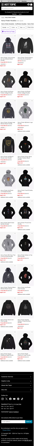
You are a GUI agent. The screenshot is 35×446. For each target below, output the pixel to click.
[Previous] (1, 1)
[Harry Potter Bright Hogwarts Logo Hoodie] (25, 341)
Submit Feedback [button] (14, 412)
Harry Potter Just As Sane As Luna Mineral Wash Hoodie (8, 59)
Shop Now (24, 1)
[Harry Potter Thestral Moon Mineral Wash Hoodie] (8, 275)
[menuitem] (31, 4)
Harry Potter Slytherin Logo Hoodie (25, 123)
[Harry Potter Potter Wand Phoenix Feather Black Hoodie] (25, 144)
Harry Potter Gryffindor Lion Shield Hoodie (7, 191)
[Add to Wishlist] (15, 36)
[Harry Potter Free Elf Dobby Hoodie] (25, 178)
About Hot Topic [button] (6, 385)
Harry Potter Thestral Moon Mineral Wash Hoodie (8, 288)
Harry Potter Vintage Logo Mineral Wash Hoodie (8, 123)
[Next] (32, 1)
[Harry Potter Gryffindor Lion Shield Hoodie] (8, 178)
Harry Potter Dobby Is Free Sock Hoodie (25, 255)
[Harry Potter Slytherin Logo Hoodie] (25, 110)
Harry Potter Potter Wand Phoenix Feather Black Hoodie (25, 158)
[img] (2, 399)
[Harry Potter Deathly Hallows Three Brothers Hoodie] (25, 307)
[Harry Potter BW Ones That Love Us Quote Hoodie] (8, 243)
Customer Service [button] (7, 376)
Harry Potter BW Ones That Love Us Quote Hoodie (8, 255)
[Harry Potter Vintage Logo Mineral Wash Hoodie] (8, 110)
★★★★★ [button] (3, 64)
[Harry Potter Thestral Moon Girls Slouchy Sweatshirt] (25, 45)
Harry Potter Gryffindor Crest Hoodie (24, 288)
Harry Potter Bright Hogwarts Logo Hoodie (24, 354)
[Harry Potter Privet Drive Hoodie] (25, 210)
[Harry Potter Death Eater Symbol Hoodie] (8, 210)
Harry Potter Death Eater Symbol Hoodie (7, 223)
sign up (28, 421)
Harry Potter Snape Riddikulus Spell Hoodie (7, 354)
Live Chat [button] (18, 404)
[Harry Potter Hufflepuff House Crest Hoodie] (8, 144)
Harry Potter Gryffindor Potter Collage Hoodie (7, 92)
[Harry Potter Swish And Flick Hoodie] (8, 307)
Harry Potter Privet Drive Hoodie (24, 223)
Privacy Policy (7, 430)
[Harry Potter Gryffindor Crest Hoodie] (25, 275)
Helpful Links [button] (5, 381)
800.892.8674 (28, 440)
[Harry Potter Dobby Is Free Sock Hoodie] (25, 243)
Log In (20, 14)
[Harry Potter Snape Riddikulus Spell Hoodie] (8, 341)
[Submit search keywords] (2, 8)
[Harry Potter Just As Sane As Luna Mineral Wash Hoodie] (8, 45)
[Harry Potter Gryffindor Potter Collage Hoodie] (8, 79)
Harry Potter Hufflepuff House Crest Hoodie (7, 157)
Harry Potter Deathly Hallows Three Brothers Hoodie (24, 321)
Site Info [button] (4, 390)
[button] (2, 4)
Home (2, 17)
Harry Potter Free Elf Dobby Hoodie (25, 191)
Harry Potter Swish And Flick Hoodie (7, 320)
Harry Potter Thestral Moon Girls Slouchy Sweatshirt (25, 58)
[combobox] (16, 8)
